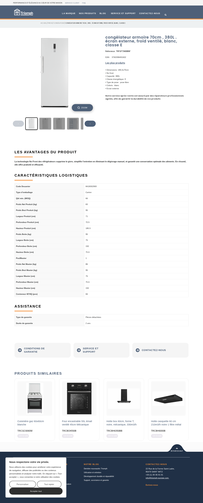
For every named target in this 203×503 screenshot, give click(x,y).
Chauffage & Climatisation (60, 484)
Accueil (43, 23)
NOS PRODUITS (87, 13)
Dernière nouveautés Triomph (95, 469)
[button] (165, 15)
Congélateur (59, 23)
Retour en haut (177, 451)
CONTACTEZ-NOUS (149, 13)
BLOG (103, 13)
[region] (36, 477)
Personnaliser (23, 484)
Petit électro (55, 480)
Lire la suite (23, 436)
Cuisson (53, 472)
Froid (50, 23)
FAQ (84, 3)
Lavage (53, 476)
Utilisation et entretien (92, 472)
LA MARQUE (69, 13)
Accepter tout (36, 491)
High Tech (54, 488)
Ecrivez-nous (152, 485)
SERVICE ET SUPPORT (123, 13)
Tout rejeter (49, 484)
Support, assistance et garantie (96, 480)
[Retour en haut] (176, 448)
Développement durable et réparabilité (99, 476)
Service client (72, 3)
